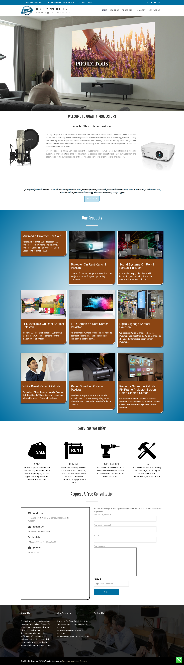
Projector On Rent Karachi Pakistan (88, 266)
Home (104, 10)
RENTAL (73, 463)
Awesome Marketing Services (74, 661)
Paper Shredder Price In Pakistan (87, 387)
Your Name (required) (102, 514)
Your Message (99, 546)
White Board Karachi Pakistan (42, 386)
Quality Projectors (52, 9)
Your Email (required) (102, 525)
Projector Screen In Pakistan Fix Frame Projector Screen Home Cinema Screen (138, 389)
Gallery (141, 10)
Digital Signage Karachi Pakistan (134, 325)
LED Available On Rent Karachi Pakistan (43, 325)
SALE (37, 463)
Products (127, 10)
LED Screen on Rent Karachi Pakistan (90, 325)
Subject (97, 535)
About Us (114, 10)
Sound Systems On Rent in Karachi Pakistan (137, 266)
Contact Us (154, 10)
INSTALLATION (110, 463)
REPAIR (147, 463)
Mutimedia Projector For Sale (42, 236)
